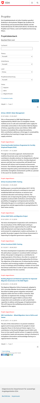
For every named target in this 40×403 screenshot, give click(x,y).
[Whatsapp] (10, 354)
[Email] (12, 354)
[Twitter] (4, 354)
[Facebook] (2, 354)
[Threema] (8, 354)
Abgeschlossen (8, 94)
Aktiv (5, 90)
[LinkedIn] (6, 354)
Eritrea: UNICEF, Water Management (12, 113)
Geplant (6, 87)
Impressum (16, 396)
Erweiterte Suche (7, 98)
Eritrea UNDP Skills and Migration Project (14, 216)
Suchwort (4, 45)
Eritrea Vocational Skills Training (11, 182)
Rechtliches (6, 396)
